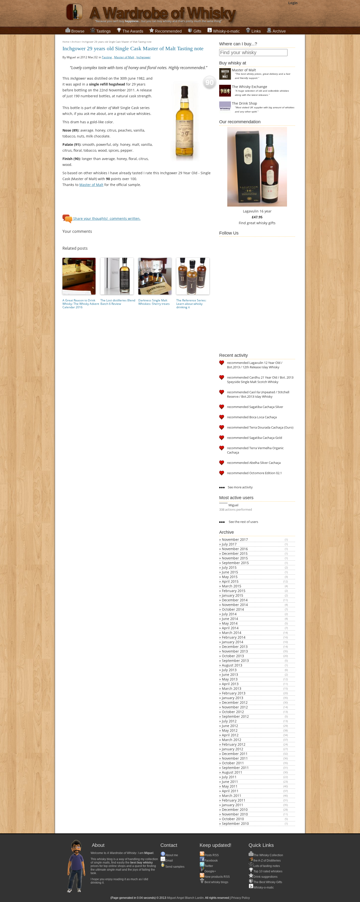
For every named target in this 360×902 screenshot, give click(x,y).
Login (293, 2)
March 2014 (231, 632)
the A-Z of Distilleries (267, 860)
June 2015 (230, 572)
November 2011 (235, 758)
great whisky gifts (261, 223)
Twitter (208, 866)
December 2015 (235, 553)
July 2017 (229, 544)
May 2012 (230, 730)
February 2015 (233, 590)
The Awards (132, 31)
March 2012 (231, 739)
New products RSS (217, 876)
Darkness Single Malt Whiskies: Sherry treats (154, 302)
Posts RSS (211, 855)
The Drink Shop (244, 103)
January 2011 (232, 805)
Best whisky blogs (216, 882)
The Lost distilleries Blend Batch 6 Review (117, 302)
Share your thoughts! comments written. (106, 218)
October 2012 (233, 711)
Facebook (211, 860)
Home (65, 41)
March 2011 (231, 795)
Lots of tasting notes (266, 866)
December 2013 (235, 646)
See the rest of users (243, 521)
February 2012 (233, 744)
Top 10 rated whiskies (267, 871)
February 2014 (233, 637)
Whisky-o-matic (226, 31)
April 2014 (230, 628)
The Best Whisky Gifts (267, 882)
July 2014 (229, 614)
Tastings (103, 31)
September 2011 (235, 767)
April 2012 (230, 735)
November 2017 (235, 539)
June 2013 (230, 674)
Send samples (174, 866)
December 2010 (235, 809)
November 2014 (235, 604)
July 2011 (229, 777)
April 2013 (230, 683)
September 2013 (235, 660)
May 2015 (230, 576)
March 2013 (231, 688)
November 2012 (235, 707)
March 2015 (231, 586)
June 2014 (230, 618)
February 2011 (233, 800)
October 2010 (233, 818)
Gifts (197, 31)
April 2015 (230, 581)
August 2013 (232, 665)
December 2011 (235, 753)
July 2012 (229, 721)
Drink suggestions (265, 876)
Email (169, 860)
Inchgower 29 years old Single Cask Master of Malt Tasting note (116, 41)
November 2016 (235, 548)
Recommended (168, 31)
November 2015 (235, 558)
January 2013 (232, 697)
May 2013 (230, 679)
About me (171, 855)
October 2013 (233, 656)
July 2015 (229, 567)
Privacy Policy (240, 898)
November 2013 (235, 651)
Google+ (210, 871)
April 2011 (230, 791)
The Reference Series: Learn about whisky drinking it (191, 303)
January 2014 (232, 642)
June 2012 (230, 725)
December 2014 (235, 600)
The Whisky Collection (268, 855)
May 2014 (230, 623)
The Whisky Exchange (249, 86)
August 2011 (232, 772)
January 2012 (232, 749)
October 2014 (233, 609)
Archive (279, 31)
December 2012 (235, 702)
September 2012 (235, 716)
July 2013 (229, 669)
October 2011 (233, 763)
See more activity (240, 487)
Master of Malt (91, 184)
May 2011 (230, 786)
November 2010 (235, 814)
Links (256, 31)
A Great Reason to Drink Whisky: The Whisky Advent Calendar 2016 (80, 303)
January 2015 (232, 595)
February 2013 (233, 693)
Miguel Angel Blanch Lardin (185, 898)
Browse (77, 31)
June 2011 (230, 781)
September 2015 (235, 562)
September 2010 (235, 823)
